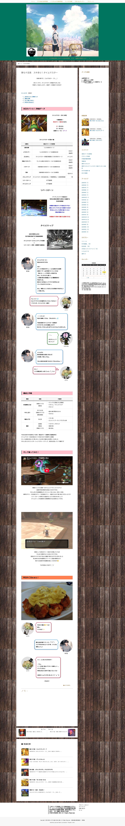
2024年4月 (85, 207)
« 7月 (88, 277)
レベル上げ (85, 251)
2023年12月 (85, 217)
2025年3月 (85, 195)
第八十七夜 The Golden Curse (38, 779)
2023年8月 (85, 226)
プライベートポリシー (84, 805)
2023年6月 (85, 231)
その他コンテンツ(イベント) (90, 248)
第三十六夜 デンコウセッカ (37, 759)
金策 (84, 253)
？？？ (84, 241)
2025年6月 (85, 192)
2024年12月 (85, 197)
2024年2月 (85, 212)
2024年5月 (85, 204)
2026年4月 (85, 185)
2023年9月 (85, 224)
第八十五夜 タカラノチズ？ (96, 140)
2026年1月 (85, 187)
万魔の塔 (84, 161)
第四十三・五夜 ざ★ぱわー (37, 790)
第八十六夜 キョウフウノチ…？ (38, 749)
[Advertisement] (47, 708)
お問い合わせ (82, 808)
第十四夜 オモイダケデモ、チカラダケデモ (41, 769)
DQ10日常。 (86, 246)
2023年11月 (85, 219)
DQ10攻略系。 (28, 63)
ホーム (20, 63)
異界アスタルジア (86, 163)
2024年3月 (85, 209)
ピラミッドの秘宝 (86, 156)
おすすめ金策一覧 (86, 170)
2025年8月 (85, 190)
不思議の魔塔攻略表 (86, 158)
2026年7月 (85, 182)
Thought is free (71, 822)
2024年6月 (85, 202)
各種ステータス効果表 (87, 153)
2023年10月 (85, 222)
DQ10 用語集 (84, 173)
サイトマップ (82, 806)
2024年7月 (85, 199)
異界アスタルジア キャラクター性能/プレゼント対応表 (94, 167)
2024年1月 (85, 214)
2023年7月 (85, 229)
